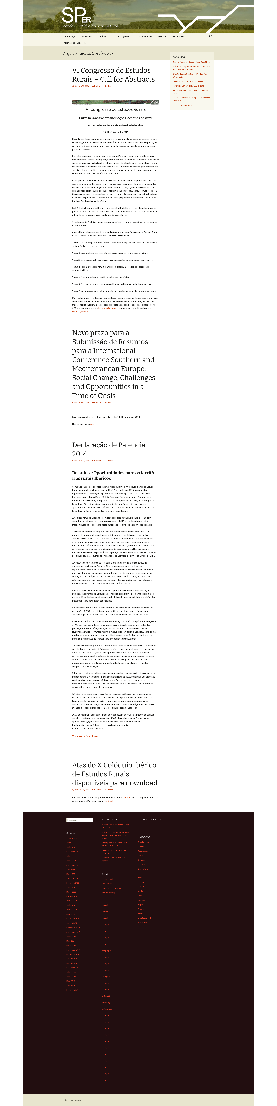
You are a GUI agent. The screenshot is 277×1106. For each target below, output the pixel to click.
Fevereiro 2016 (72, 954)
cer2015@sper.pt (80, 311)
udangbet (106, 905)
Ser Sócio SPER (179, 36)
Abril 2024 (70, 869)
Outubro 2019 (72, 900)
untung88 (106, 911)
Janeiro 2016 (71, 958)
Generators (143, 868)
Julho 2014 (70, 972)
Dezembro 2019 (73, 896)
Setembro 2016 (73, 950)
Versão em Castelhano (85, 736)
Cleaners (142, 846)
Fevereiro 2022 (72, 883)
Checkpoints (143, 842)
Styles (140, 913)
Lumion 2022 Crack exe (183, 105)
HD (139, 873)
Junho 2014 (71, 976)
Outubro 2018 (72, 909)
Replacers (142, 904)
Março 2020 (71, 892)
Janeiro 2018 (71, 923)
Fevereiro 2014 (72, 990)
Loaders (141, 882)
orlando (109, 86)
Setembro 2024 (73, 865)
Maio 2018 (70, 914)
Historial (162, 36)
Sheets (141, 909)
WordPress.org (108, 892)
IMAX (140, 877)
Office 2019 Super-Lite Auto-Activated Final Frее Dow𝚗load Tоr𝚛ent (115, 835)
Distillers (141, 860)
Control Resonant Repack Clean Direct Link (191, 62)
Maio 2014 (70, 981)
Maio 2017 (70, 941)
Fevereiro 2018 (72, 918)
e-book (109, 800)
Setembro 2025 (73, 851)
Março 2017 (71, 945)
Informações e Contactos (74, 42)
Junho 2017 (71, 936)
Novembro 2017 (73, 927)
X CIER (127, 797)
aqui (92, 423)
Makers (141, 886)
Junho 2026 (71, 847)
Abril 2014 (70, 985)
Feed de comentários (111, 888)
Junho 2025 (71, 860)
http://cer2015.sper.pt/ (109, 308)
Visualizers (142, 922)
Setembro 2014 (73, 967)
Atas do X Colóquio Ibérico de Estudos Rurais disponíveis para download (114, 774)
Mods (140, 891)
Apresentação (69, 36)
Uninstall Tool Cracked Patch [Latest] (188, 81)
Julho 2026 (70, 842)
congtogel (106, 950)
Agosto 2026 (71, 838)
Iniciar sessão (108, 879)
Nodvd (141, 895)
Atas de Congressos (121, 36)
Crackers (142, 855)
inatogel (105, 924)
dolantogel (107, 1002)
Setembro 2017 (73, 932)
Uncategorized (144, 918)
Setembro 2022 (73, 878)
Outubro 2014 (72, 963)
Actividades (87, 36)
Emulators (142, 864)
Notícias (102, 36)
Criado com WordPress (73, 1100)
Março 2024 (71, 874)
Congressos (143, 851)
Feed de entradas (110, 883)
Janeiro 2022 (71, 887)
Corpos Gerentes (144, 36)
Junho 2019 (71, 905)
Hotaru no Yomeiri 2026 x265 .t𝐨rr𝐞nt (188, 85)
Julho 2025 (70, 856)
